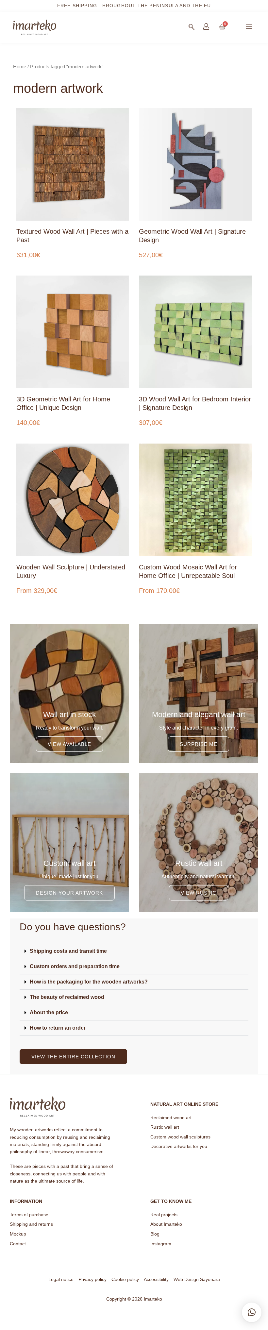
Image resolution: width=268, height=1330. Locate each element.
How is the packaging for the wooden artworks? (89, 982)
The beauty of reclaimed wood (67, 997)
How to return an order (58, 1028)
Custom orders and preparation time (75, 966)
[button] (249, 27)
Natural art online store (184, 1104)
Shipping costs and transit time (68, 951)
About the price (49, 1012)
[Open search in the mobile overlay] (191, 27)
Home (19, 66)
